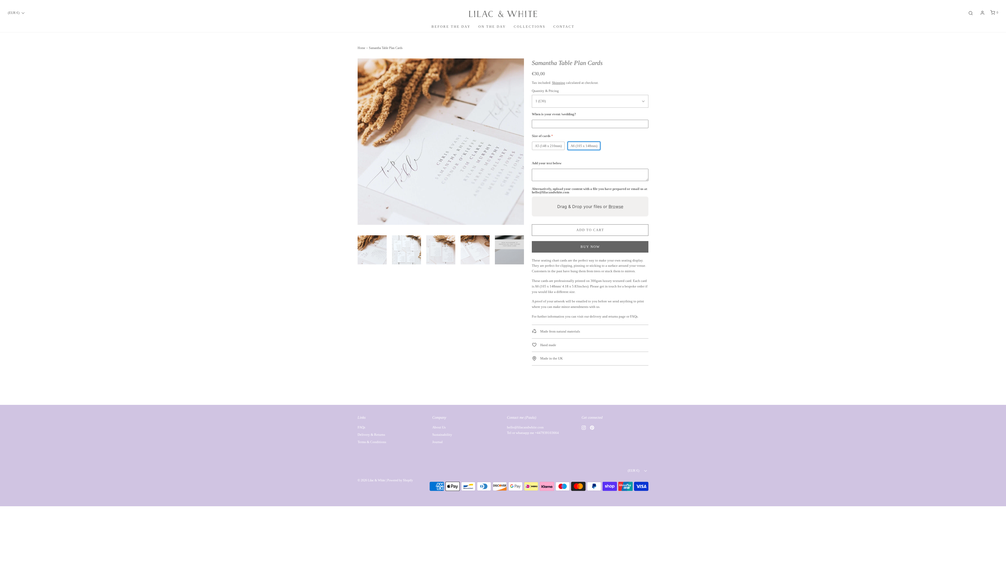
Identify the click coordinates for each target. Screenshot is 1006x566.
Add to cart (590, 230)
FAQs (634, 316)
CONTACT (564, 27)
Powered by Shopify (400, 480)
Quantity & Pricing (545, 91)
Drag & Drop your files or (590, 206)
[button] (372, 249)
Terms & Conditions (372, 442)
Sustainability (442, 435)
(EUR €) (14, 13)
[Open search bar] (970, 12)
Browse (616, 206)
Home (361, 48)
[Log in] (982, 12)
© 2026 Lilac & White (371, 480)
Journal (437, 442)
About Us (439, 427)
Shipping (558, 83)
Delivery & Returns (371, 435)
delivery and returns (604, 316)
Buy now (590, 247)
